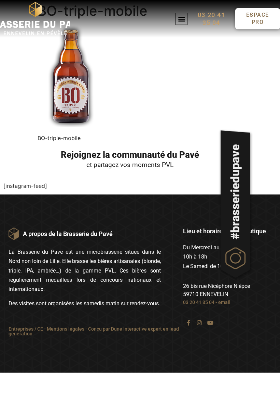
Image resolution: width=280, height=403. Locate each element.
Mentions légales (65, 329)
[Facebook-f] (188, 322)
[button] (181, 19)
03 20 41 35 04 (198, 302)
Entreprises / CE (26, 329)
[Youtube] (210, 322)
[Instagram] (199, 322)
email (224, 302)
